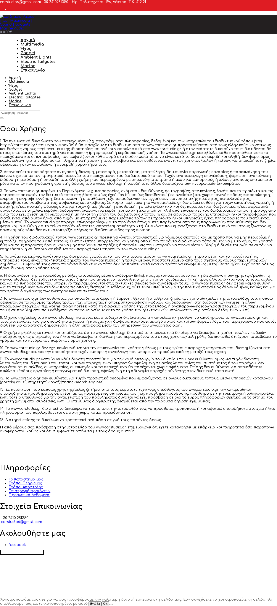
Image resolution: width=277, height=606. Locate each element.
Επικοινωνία (33, 70)
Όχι (105, 603)
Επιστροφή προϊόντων (29, 491)
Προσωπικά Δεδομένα (29, 495)
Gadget (28, 53)
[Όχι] (111, 604)
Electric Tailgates (38, 61)
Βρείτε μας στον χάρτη (22, 552)
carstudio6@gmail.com (21, 522)
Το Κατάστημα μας (26, 479)
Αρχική (28, 40)
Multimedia (32, 44)
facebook (17, 545)
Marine (28, 66)
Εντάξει (95, 603)
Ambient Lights (36, 57)
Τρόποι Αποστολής (26, 487)
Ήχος (26, 48)
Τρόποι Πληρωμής (25, 483)
